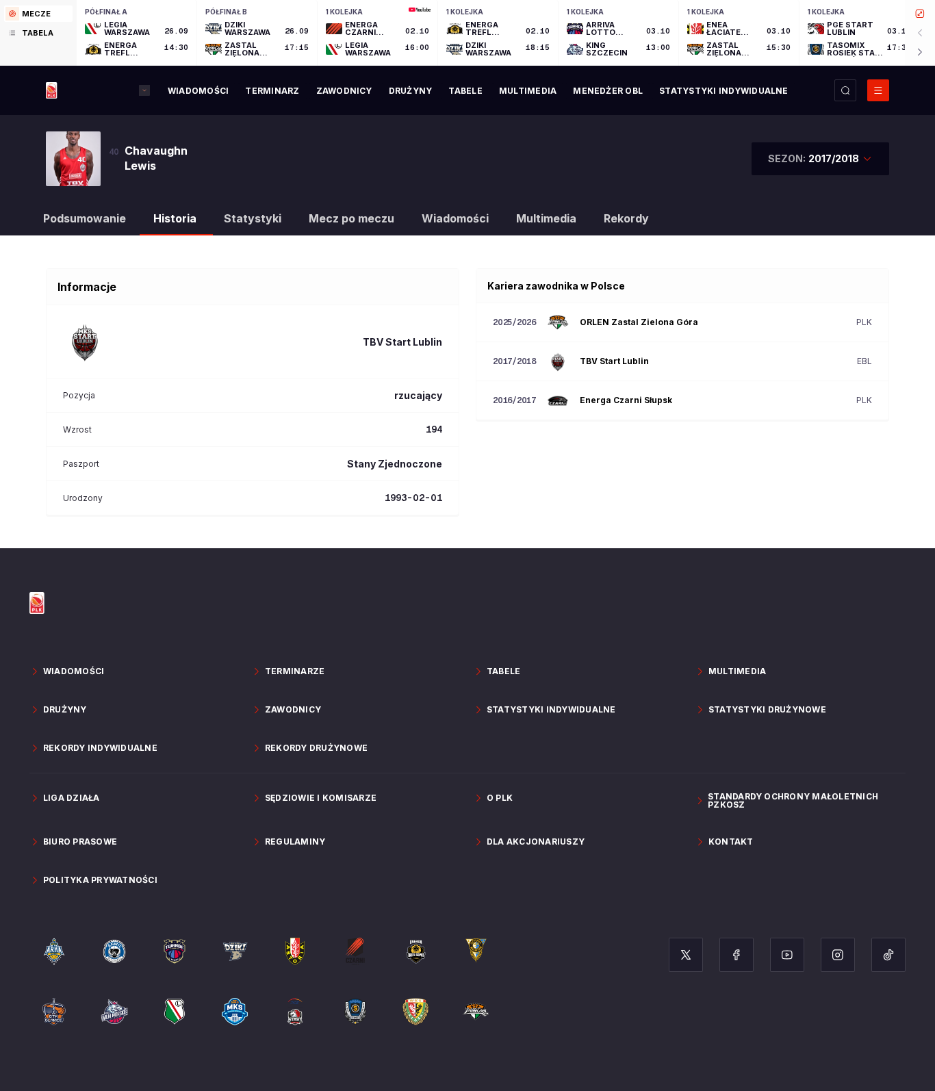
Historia (174, 218)
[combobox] (820, 158)
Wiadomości (455, 218)
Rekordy (626, 218)
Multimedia (546, 218)
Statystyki (252, 218)
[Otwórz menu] (878, 90)
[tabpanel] (506, 33)
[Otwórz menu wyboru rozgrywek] (144, 90)
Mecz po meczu (351, 218)
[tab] (38, 13)
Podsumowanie (84, 218)
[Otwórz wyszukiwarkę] (845, 90)
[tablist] (38, 33)
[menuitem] (198, 91)
